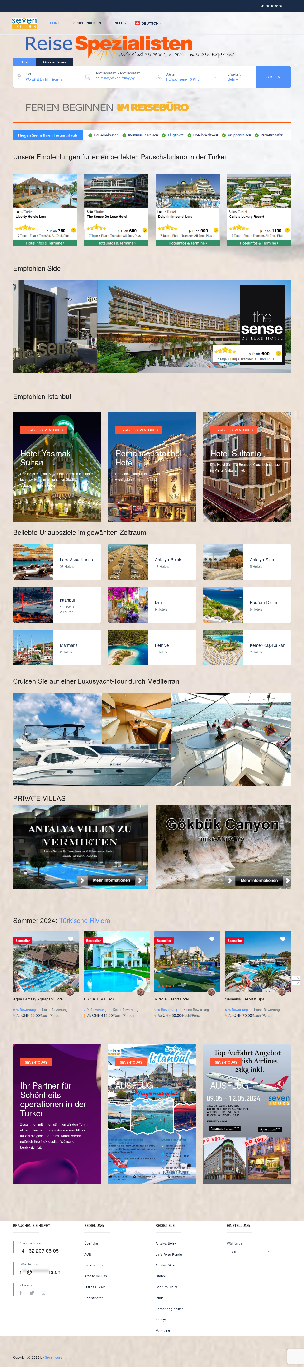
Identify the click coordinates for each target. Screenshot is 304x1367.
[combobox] (250, 1251)
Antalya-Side (262, 559)
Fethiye (162, 645)
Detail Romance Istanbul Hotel (143, 512)
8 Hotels (256, 609)
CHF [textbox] (234, 1252)
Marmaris (69, 645)
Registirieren (93, 1297)
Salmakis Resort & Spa (244, 999)
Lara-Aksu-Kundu (76, 559)
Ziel (28, 74)
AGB (87, 1254)
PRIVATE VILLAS (99, 999)
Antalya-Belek (168, 559)
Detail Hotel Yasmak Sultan (45, 512)
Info (118, 22)
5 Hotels (256, 566)
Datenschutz (93, 1265)
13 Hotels (162, 566)
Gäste (170, 74)
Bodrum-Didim (263, 602)
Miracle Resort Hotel (171, 999)
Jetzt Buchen (225, 1174)
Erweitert (234, 74)
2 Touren (66, 611)
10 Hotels (67, 606)
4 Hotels (161, 652)
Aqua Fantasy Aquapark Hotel (38, 999)
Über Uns (91, 1243)
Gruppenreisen (87, 22)
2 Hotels (66, 652)
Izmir (159, 602)
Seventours (53, 1357)
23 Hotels (67, 566)
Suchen (273, 77)
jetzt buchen (129, 1174)
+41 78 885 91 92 (271, 6)
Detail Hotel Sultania (230, 512)
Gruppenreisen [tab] (54, 62)
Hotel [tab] (24, 62)
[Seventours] (70, 992)
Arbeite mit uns (95, 1276)
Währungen (235, 1243)
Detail (29, 1174)
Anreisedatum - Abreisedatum (118, 73)
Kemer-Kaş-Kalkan (267, 645)
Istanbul (67, 599)
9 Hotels (161, 609)
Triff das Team (95, 1287)
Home (55, 22)
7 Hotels (256, 652)
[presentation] (296, 980)
